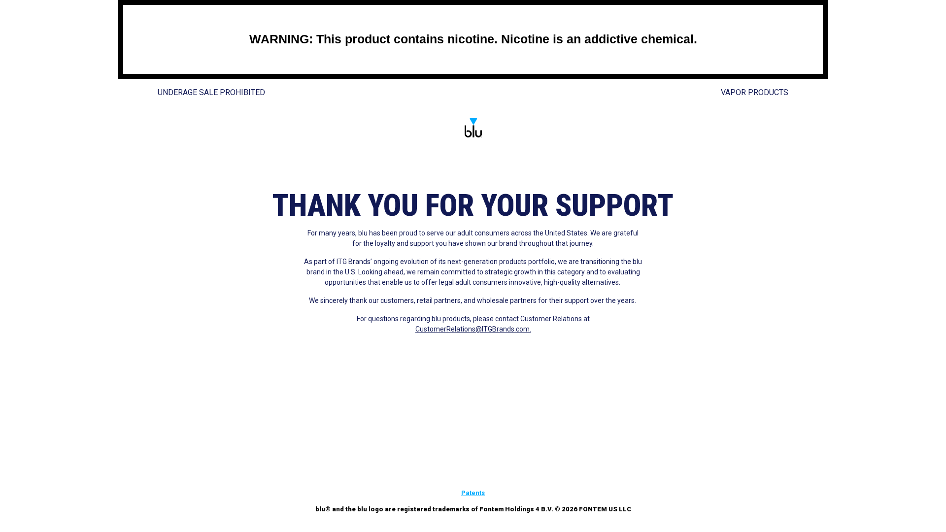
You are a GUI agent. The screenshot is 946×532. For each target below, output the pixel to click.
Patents (473, 493)
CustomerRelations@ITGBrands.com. (473, 329)
